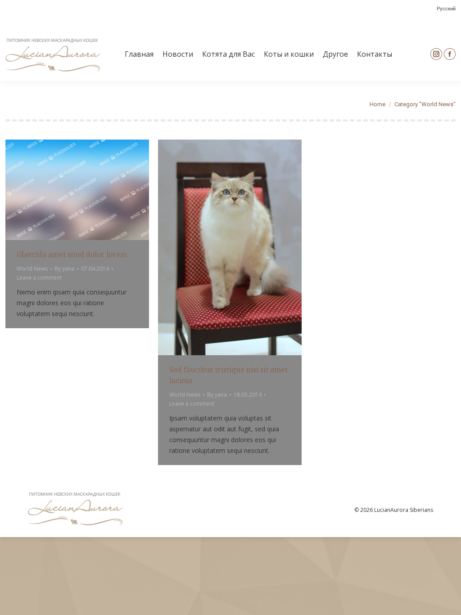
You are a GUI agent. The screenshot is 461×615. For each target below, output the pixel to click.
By (64, 268)
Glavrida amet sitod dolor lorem (72, 254)
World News (32, 268)
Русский (446, 8)
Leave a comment (39, 277)
